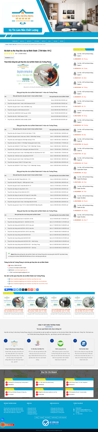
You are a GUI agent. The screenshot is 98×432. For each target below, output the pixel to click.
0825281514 (77, 134)
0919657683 (41, 394)
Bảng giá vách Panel (32, 413)
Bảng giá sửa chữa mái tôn (57, 408)
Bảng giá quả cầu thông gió (57, 409)
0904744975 (77, 106)
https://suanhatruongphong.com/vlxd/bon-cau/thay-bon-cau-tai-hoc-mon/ (29, 283)
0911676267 (11, 394)
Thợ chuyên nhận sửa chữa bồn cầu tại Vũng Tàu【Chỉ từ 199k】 (84, 310)
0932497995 (77, 144)
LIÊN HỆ (61, 41)
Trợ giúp (41, 417)
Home (6, 44)
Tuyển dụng (54, 417)
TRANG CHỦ (15, 41)
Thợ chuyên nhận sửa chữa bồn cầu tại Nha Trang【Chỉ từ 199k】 (37, 310)
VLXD (49, 41)
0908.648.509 (9, 425)
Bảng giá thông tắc (32, 411)
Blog (37, 417)
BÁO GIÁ (55, 41)
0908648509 (77, 59)
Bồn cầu (15, 44)
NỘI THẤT (29, 41)
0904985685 (77, 220)
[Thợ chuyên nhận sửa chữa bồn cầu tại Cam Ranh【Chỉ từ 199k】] (61, 302)
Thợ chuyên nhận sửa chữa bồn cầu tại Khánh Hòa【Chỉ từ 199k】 (14, 310)
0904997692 (77, 172)
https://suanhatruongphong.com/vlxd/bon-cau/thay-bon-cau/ (25, 279)
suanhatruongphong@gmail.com (83, 409)
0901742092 (77, 115)
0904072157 (77, 78)
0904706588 (77, 201)
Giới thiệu (47, 417)
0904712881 (77, 182)
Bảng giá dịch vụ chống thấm (57, 412)
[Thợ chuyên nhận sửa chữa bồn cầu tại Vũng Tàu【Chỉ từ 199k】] (84, 302)
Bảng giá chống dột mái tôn (57, 411)
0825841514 (77, 68)
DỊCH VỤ (22, 41)
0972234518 (71, 394)
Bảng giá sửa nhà (32, 408)
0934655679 (77, 96)
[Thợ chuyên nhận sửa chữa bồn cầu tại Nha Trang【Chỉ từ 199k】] (37, 302)
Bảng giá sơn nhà (32, 409)
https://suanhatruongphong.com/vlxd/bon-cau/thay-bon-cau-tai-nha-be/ (28, 281)
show (12, 57)
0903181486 (77, 87)
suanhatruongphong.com (21, 270)
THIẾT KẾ (43, 41)
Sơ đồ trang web (62, 417)
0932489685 (77, 191)
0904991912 (77, 125)
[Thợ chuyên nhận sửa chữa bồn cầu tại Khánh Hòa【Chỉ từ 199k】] (14, 302)
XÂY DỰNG (36, 41)
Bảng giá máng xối (32, 412)
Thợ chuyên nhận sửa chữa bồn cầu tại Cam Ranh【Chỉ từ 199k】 (60, 310)
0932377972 (77, 153)
